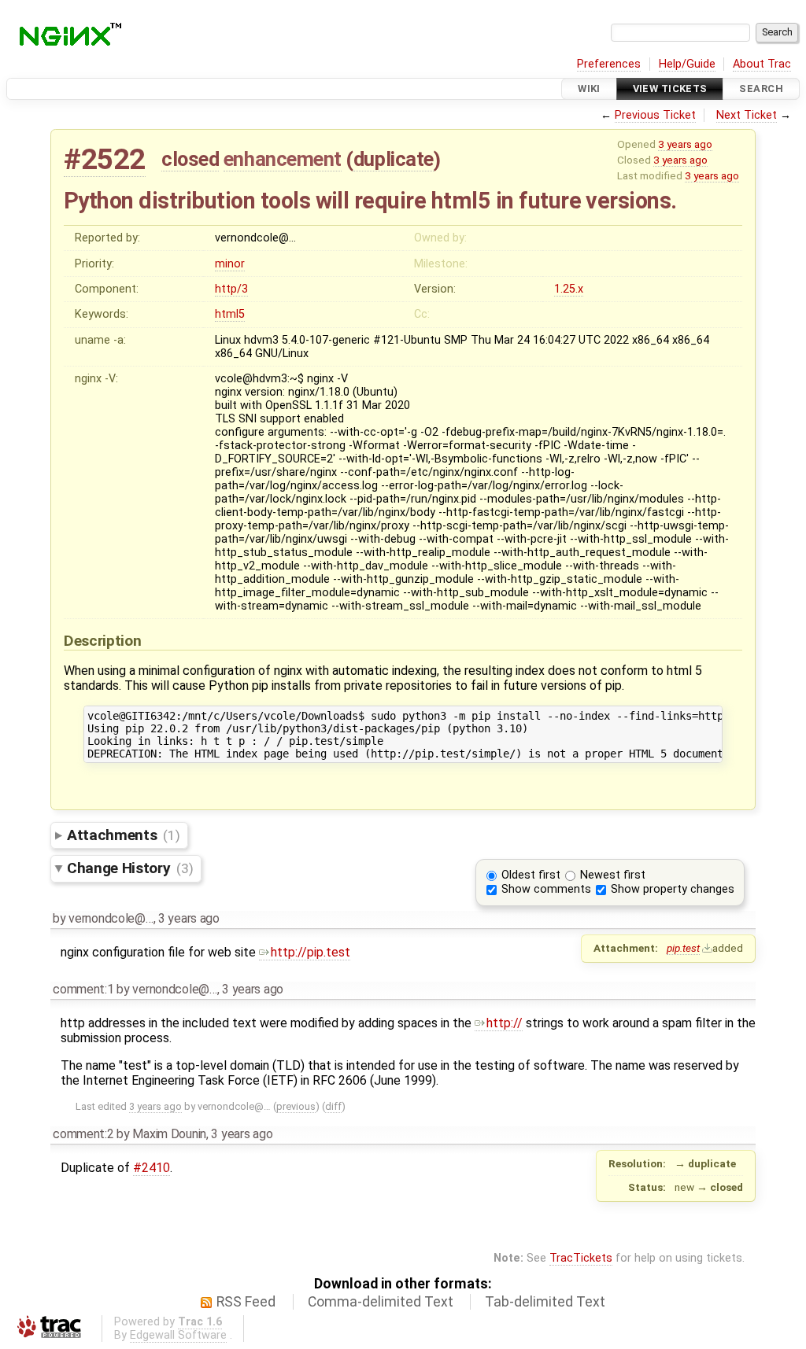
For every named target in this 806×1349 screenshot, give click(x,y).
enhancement (283, 159)
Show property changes (672, 889)
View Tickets (670, 88)
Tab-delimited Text (545, 1302)
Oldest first (530, 875)
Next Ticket (746, 115)
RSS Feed (245, 1302)
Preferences (609, 64)
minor (230, 264)
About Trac (762, 64)
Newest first (612, 875)
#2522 (105, 159)
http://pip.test (310, 952)
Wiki (589, 88)
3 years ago (685, 144)
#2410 (151, 1167)
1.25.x (568, 289)
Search (761, 88)
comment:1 (83, 989)
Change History (130, 868)
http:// (504, 1022)
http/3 (231, 289)
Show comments (546, 889)
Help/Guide (687, 64)
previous (296, 1106)
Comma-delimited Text (380, 1302)
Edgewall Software (178, 1335)
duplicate (393, 159)
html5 (230, 314)
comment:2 (83, 1133)
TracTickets (580, 1258)
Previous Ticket (655, 115)
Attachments (123, 835)
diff (333, 1106)
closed (190, 159)
